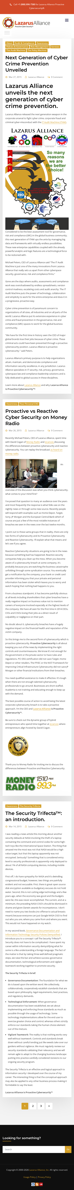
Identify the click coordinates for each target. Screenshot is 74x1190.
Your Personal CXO (29, 403)
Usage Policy (29, 1177)
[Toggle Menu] (7, 32)
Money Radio (33, 441)
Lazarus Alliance (36, 77)
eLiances (49, 441)
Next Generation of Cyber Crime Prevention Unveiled (36, 64)
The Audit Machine (15, 50)
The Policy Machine (37, 50)
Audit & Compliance (24, 43)
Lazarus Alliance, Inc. (39, 1169)
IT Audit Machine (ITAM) (54, 122)
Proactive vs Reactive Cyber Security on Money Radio (36, 417)
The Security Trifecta (30, 806)
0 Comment (57, 77)
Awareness (42, 43)
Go (68, 1149)
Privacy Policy (44, 1177)
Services (55, 46)
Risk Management (40, 46)
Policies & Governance (17, 46)
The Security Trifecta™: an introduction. (33, 816)
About (9, 43)
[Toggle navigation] (66, 20)
